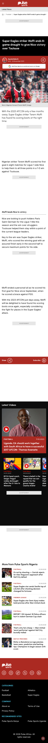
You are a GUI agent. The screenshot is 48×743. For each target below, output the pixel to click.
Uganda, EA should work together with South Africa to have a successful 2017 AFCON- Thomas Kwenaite (24, 446)
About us (6, 706)
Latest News (6, 9)
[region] (24, 473)
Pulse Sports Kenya (10, 721)
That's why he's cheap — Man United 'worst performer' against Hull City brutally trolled (29, 630)
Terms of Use (33, 706)
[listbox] (25, 473)
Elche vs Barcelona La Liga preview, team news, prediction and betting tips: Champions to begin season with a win (30, 645)
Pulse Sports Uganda (37, 721)
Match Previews (20, 639)
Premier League (20, 597)
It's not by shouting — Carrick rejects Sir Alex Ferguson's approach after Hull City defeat (29, 574)
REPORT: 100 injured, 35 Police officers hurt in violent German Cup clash (30, 615)
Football (8, 14)
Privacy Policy (8, 711)
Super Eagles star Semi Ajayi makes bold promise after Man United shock (29, 601)
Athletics (31, 690)
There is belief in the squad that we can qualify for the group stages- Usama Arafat (31, 481)
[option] (12, 473)
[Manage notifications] (43, 738)
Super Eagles (33, 695)
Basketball (6, 695)
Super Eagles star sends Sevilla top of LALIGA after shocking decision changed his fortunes (30, 588)
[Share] (43, 60)
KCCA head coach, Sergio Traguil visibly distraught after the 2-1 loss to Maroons (12, 481)
